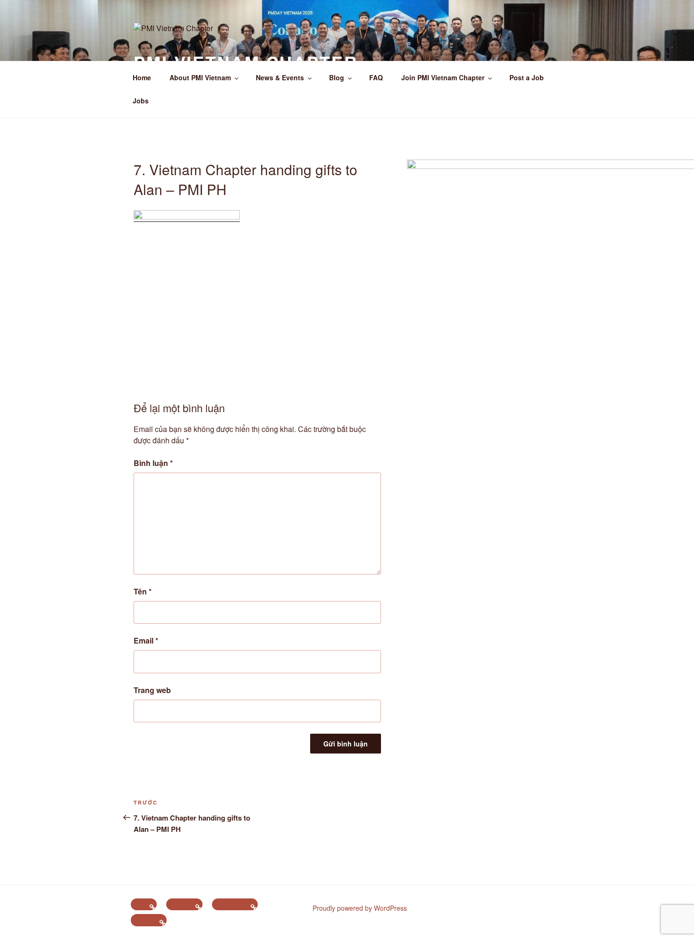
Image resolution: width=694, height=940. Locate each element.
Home (142, 77)
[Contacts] (184, 904)
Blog (336, 77)
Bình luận (153, 462)
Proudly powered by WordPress (360, 908)
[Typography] (235, 904)
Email (146, 640)
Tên (143, 591)
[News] (144, 904)
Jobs (141, 100)
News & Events (280, 77)
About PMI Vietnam (200, 77)
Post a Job (526, 77)
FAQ (376, 77)
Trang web (152, 690)
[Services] (149, 920)
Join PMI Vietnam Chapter (442, 77)
